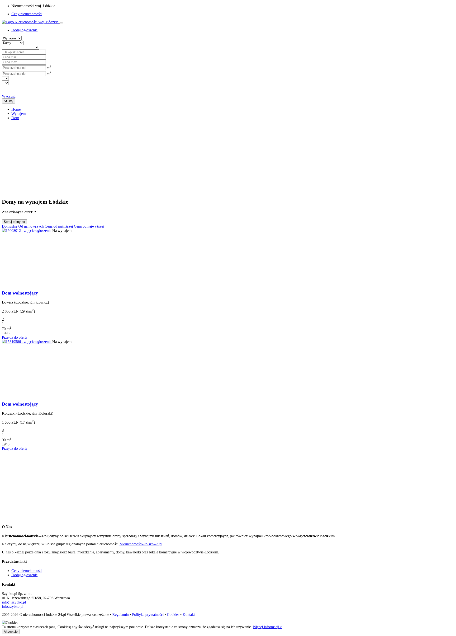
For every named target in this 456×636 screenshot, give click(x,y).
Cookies (173, 615)
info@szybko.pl (14, 602)
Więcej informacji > (267, 627)
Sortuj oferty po (14, 222)
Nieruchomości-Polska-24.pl (140, 544)
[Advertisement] (144, 157)
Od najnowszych (31, 226)
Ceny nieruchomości (26, 14)
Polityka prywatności (148, 615)
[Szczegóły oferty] (27, 231)
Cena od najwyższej (89, 226)
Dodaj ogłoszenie (24, 575)
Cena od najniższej (59, 226)
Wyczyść (8, 96)
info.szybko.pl (12, 606)
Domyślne (9, 226)
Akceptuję (11, 631)
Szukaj (8, 101)
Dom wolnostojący (20, 292)
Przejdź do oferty (15, 337)
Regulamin (120, 615)
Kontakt (189, 615)
